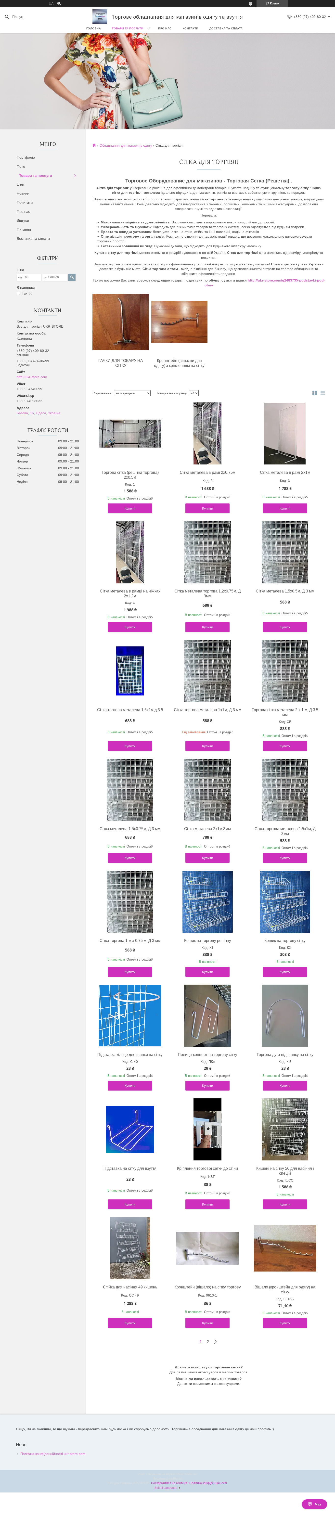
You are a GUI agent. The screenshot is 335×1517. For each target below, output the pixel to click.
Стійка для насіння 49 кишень (130, 1287)
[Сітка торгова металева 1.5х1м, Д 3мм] (285, 790)
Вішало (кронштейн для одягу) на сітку (285, 1289)
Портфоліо (26, 157)
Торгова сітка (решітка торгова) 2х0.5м (130, 474)
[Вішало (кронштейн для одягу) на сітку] (285, 1248)
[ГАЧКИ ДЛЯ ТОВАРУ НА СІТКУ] (120, 322)
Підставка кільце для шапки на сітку (130, 1055)
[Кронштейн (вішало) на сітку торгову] (207, 1248)
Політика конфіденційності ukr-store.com (52, 1454)
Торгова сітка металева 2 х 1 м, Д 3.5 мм (285, 712)
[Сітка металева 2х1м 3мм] (207, 790)
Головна (93, 28)
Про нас (165, 28)
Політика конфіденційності (208, 1483)
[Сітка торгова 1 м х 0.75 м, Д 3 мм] (130, 902)
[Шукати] (6, 16)
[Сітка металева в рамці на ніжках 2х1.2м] (130, 552)
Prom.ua (191, 1474)
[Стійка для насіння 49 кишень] (130, 1248)
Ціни (20, 184)
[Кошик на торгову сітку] (285, 902)
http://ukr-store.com (32, 377)
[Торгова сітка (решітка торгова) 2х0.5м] (130, 433)
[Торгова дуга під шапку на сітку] (285, 1016)
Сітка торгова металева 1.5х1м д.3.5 (130, 710)
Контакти (190, 28)
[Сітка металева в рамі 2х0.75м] (207, 433)
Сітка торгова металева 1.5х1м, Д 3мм (285, 831)
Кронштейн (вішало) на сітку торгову (207, 1287)
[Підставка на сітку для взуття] (130, 1129)
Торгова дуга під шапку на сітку (285, 1055)
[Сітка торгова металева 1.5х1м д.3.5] (130, 671)
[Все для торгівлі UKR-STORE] (99, 16)
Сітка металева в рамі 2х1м (285, 472)
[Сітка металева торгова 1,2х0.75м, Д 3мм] (207, 552)
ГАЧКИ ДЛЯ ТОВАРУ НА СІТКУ (120, 363)
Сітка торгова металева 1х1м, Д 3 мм (207, 710)
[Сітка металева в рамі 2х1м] (285, 433)
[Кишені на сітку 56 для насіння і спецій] (285, 1129)
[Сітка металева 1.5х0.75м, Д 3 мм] (130, 790)
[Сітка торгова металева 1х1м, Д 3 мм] (207, 671)
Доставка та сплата (226, 28)
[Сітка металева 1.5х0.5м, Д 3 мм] (285, 552)
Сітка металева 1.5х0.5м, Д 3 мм (285, 591)
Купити (130, 508)
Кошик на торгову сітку (285, 940)
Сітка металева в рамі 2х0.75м (207, 472)
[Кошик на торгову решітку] (207, 902)
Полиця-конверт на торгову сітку (207, 1055)
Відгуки (23, 220)
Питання (24, 229)
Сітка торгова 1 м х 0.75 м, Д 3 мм (130, 940)
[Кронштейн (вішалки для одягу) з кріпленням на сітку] (179, 322)
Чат (318, 1504)
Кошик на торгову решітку (207, 940)
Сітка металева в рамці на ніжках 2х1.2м (130, 593)
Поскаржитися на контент (169, 1483)
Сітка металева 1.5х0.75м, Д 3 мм (130, 829)
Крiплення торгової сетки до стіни (207, 1168)
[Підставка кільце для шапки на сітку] (130, 1016)
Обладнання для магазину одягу (126, 145)
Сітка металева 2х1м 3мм (207, 829)
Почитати (25, 202)
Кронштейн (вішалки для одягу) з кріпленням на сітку (179, 363)
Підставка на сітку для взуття (129, 1168)
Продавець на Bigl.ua (167, 1478)
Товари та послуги (127, 28)
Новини (23, 193)
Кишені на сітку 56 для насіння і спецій (285, 1170)
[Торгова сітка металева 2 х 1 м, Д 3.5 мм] (285, 671)
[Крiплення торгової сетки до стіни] (207, 1129)
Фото (21, 166)
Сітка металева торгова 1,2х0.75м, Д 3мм (207, 593)
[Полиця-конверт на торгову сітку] (207, 1016)
